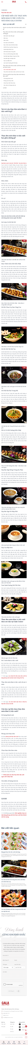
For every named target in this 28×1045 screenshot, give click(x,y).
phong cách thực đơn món (12, 736)
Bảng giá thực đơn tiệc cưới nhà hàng (10, 852)
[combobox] (19, 967)
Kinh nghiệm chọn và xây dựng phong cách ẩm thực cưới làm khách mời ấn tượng (14, 815)
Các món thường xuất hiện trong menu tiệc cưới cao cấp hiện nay (13, 910)
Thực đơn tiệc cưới (6, 12)
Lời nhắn (5, 972)
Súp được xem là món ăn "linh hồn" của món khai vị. (14, 163)
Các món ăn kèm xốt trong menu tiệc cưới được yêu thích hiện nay (13, 880)
